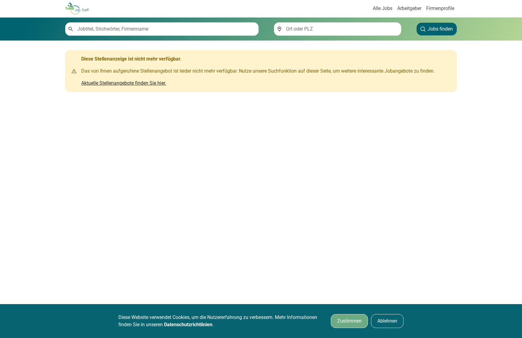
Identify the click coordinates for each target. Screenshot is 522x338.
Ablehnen (387, 321)
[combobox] (165, 29)
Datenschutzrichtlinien (188, 324)
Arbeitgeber (409, 8)
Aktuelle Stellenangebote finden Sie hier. (123, 83)
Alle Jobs (382, 8)
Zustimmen (349, 321)
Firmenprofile (440, 8)
